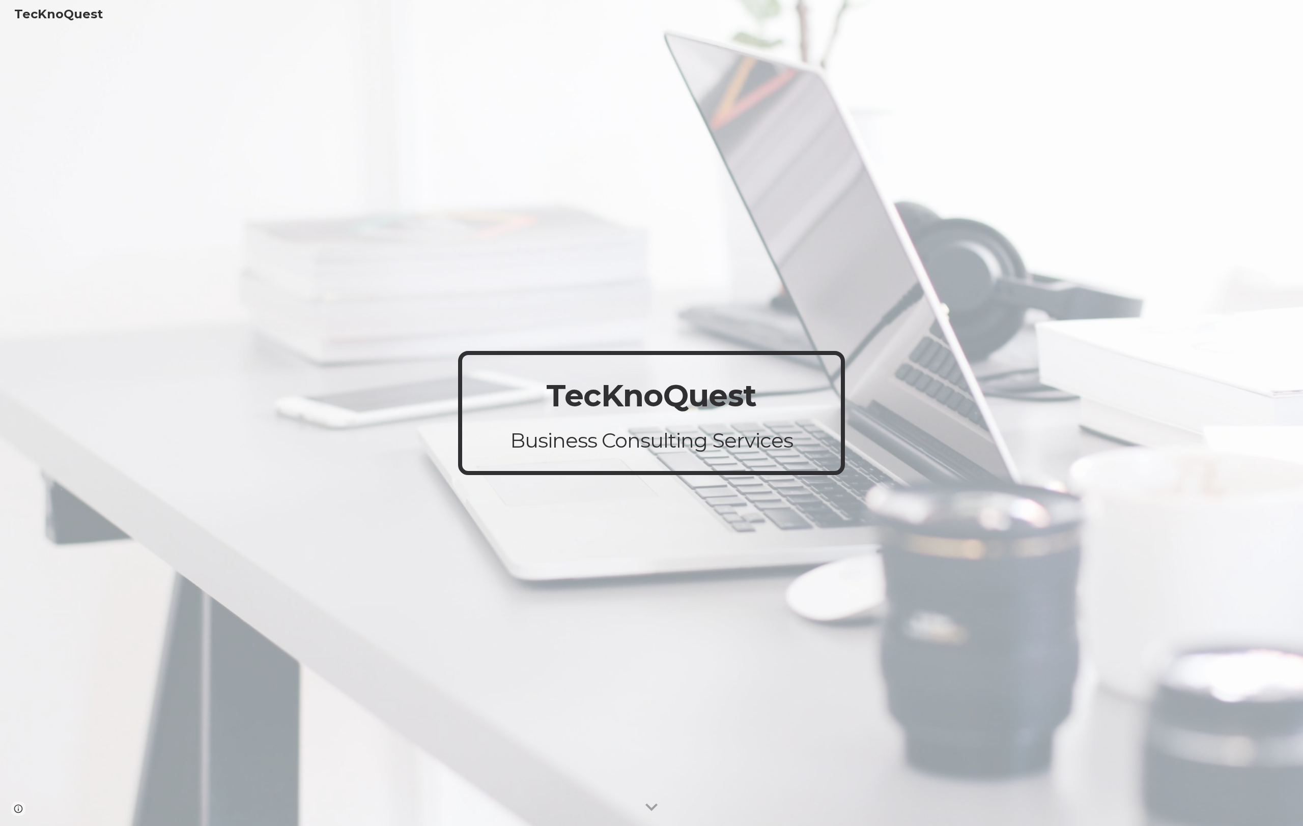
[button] (651, 807)
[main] (651, 413)
